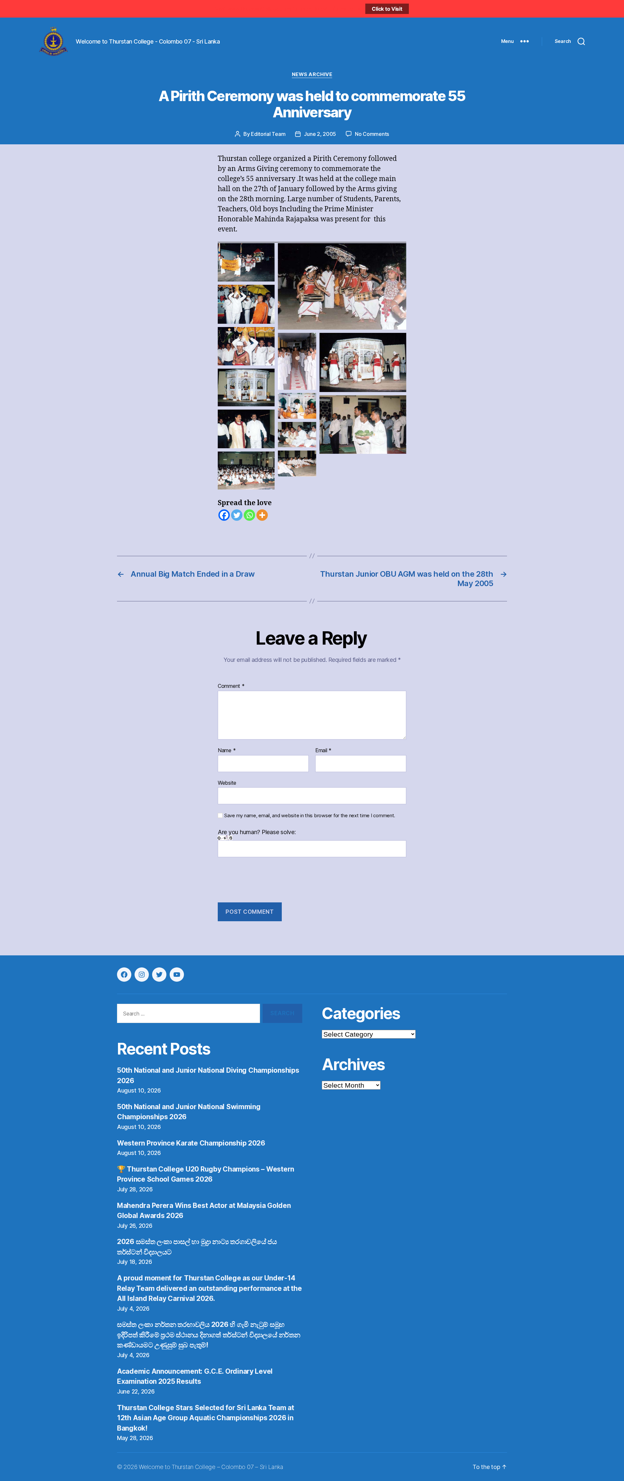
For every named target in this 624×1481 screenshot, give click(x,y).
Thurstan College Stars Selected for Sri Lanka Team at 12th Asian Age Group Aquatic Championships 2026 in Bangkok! (205, 1418)
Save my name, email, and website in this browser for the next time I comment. (309, 816)
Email (323, 751)
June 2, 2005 (320, 134)
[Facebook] (224, 515)
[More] (262, 515)
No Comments (372, 134)
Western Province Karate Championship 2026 (191, 1143)
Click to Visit (387, 9)
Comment (231, 686)
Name (227, 751)
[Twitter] (236, 515)
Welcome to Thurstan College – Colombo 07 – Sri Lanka (211, 1466)
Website (227, 783)
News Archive (312, 74)
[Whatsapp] (249, 515)
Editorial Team (268, 134)
